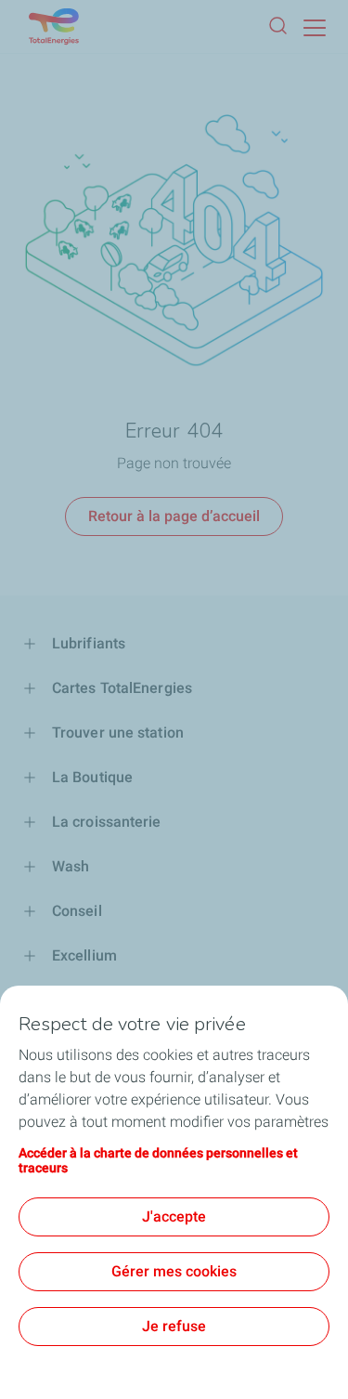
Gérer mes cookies (174, 1271)
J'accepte (174, 1216)
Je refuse (174, 1326)
